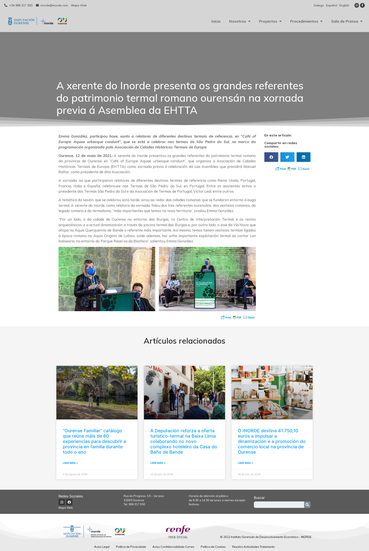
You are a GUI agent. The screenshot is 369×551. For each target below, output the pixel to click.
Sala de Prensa (344, 21)
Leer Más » (70, 463)
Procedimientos (304, 21)
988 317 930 (137, 504)
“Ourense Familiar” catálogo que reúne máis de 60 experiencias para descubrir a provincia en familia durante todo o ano (94, 441)
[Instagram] (356, 5)
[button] (271, 157)
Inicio (216, 21)
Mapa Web (66, 507)
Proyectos (268, 21)
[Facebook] (69, 502)
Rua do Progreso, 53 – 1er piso (144, 496)
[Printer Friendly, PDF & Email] (238, 317)
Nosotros (237, 21)
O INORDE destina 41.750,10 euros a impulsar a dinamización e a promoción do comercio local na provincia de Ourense (272, 441)
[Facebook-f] (362, 5)
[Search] (307, 504)
